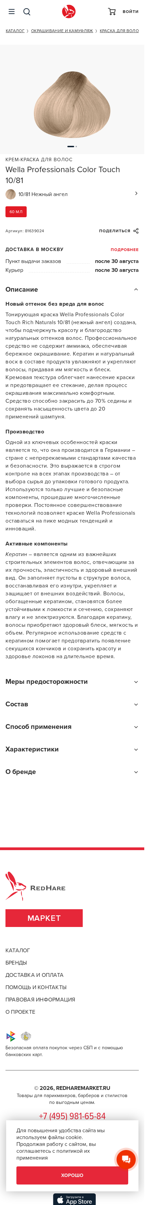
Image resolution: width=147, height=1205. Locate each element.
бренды (16, 962)
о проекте (20, 1012)
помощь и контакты (36, 987)
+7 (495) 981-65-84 (72, 1117)
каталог (17, 950)
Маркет (44, 918)
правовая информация (40, 999)
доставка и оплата (34, 975)
